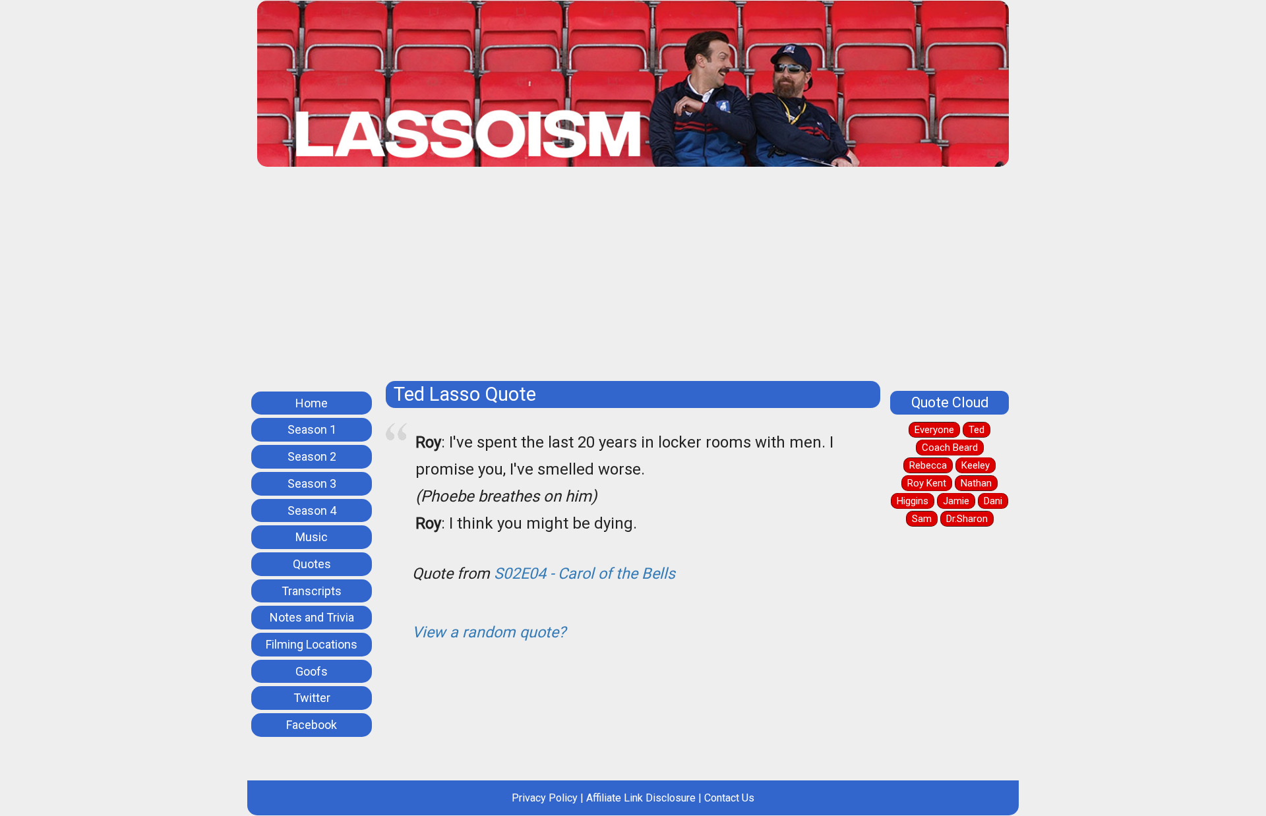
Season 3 (311, 483)
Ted (976, 430)
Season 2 (311, 456)
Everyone (934, 430)
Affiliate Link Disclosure (641, 798)
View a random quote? (489, 632)
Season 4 (311, 510)
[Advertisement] (652, 279)
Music (311, 537)
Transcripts (312, 591)
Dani (993, 501)
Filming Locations (311, 644)
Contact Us (729, 798)
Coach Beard (950, 447)
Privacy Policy (545, 798)
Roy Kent (926, 483)
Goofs (311, 671)
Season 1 (311, 429)
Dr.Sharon (967, 519)
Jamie (956, 501)
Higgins (912, 501)
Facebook (311, 725)
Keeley (975, 465)
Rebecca (928, 465)
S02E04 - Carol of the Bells (584, 573)
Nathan (976, 483)
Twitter (311, 698)
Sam (922, 519)
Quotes (312, 564)
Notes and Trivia (312, 617)
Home (311, 403)
